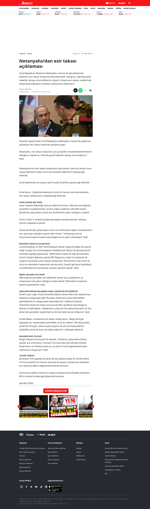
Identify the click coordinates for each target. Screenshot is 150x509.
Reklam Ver (80, 456)
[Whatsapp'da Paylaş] (80, 90)
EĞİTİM (118, 8)
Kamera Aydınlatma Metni (114, 466)
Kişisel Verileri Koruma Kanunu (116, 448)
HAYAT (92, 8)
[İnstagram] (21, 487)
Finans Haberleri (25, 460)
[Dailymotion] (41, 487)
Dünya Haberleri (25, 471)
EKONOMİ (54, 8)
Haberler (23, 443)
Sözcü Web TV (53, 452)
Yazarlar (22, 456)
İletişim (79, 448)
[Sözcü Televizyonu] (21, 434)
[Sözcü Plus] (51, 435)
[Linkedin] (46, 487)
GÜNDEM (45, 8)
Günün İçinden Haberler (57, 448)
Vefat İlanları (81, 460)
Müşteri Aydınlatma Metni (114, 452)
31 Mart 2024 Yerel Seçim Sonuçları (32, 448)
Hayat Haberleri (25, 467)
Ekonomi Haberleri (26, 463)
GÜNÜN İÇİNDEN (75, 8)
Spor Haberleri (53, 456)
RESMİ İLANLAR (129, 8)
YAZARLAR (35, 8)
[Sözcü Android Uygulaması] (55, 490)
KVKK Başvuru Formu (112, 470)
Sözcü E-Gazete (53, 460)
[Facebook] (26, 487)
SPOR (86, 8)
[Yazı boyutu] (90, 90)
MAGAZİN (101, 8)
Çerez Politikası (110, 456)
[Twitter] (31, 487)
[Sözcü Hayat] (40, 434)
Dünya (29, 54)
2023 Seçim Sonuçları (27, 452)
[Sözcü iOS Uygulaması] (55, 486)
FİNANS (110, 8)
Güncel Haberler (55, 443)
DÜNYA (63, 8)
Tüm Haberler (53, 463)
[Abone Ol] (87, 53)
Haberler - (23, 54)
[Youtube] (36, 487)
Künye (78, 452)
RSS (106, 474)
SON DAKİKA (24, 8)
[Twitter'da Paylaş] (75, 90)
